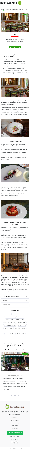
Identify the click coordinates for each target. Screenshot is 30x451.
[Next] (26, 29)
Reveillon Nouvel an (20, 328)
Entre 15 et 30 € (20, 373)
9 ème (26, 9)
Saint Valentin (19, 331)
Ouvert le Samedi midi (10, 325)
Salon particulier (10, 333)
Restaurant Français (18, 9)
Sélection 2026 (20, 333)
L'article (5, 389)
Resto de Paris (15, 425)
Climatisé (15, 314)
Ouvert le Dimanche (10, 322)
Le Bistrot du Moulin (14, 376)
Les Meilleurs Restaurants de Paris (15, 319)
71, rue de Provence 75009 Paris (15, 39)
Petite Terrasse (9, 328)
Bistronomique (6, 314)
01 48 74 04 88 (16, 47)
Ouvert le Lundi (21, 322)
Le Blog (15, 428)
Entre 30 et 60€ (16, 44)
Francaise (25, 14)
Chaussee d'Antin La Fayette (15, 41)
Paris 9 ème (9, 373)
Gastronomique (20, 316)
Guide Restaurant (5, 9)
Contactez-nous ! (15, 436)
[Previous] (3, 29)
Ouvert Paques (22, 325)
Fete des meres (10, 316)
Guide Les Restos (15, 420)
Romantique (10, 331)
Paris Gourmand (15, 423)
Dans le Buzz (23, 314)
